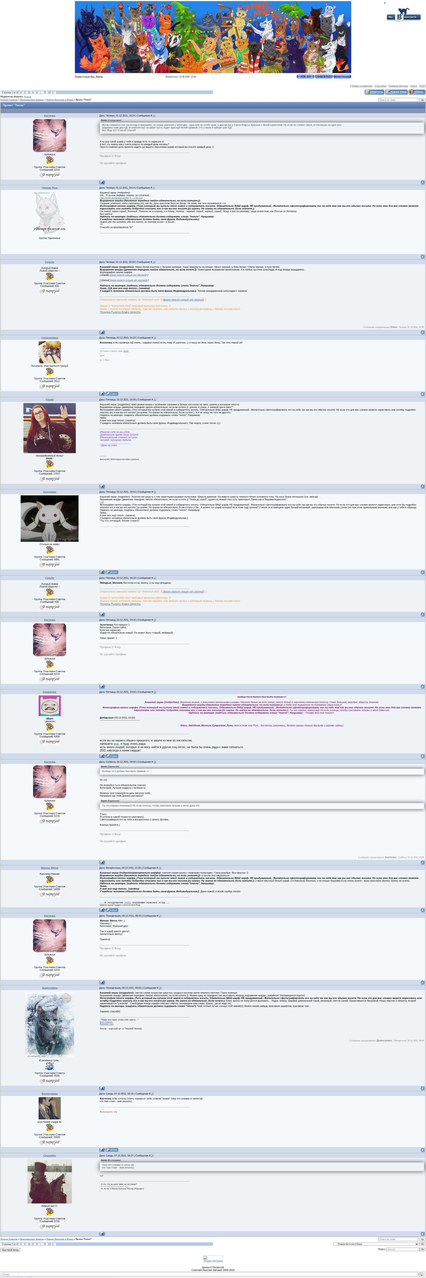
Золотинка (49, 491)
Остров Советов (9, 100)
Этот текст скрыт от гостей (127, 275)
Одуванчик (49, 692)
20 (155, 399)
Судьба (49, 262)
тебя (125, 351)
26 (160, 867)
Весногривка (50, 1093)
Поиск (413, 86)
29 (152, 1093)
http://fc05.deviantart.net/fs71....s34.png (121, 198)
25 (155, 761)
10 (50, 92)
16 (154, 115)
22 (155, 578)
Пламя (49, 399)
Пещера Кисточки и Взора (59, 100)
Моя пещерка (106, 1022)
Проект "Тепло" (83, 100)
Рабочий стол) (106, 1024)
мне (116, 743)
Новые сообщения (361, 86)
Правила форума (398, 86)
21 (155, 491)
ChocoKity (49, 1155)
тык (102, 502)
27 (160, 915)
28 (160, 988)
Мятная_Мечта (49, 867)
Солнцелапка (49, 337)
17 (154, 187)
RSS (421, 86)
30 (152, 1155)
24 (155, 692)
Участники (380, 86)
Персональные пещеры (32, 100)
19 (155, 337)
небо (128, 902)
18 (154, 262)
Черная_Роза (49, 187)
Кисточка (49, 115)
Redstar (27, 97)
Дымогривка (49, 988)
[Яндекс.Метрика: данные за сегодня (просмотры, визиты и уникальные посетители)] (213, 1259)
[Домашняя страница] (112, 572)
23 (155, 619)
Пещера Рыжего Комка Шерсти (120, 312)
